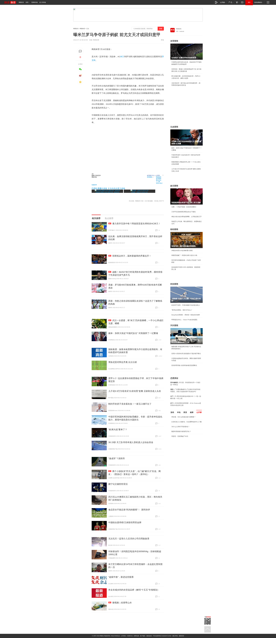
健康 (191, 412)
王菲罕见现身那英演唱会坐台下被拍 (183, 212)
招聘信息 (136, 636)
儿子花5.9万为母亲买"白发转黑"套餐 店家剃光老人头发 (134, 391)
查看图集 (149, 177)
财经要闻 (174, 229)
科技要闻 (174, 284)
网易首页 (21, 2)
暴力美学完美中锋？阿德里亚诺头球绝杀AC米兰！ (136, 223)
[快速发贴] (80, 51)
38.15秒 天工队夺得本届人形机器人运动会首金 (130, 442)
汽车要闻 (174, 325)
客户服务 (142, 636)
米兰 (122, 57)
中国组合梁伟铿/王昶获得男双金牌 (124, 522)
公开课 (199, 412)
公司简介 (123, 636)
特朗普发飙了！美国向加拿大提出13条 (184, 255)
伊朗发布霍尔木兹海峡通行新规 (182, 250)
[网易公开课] (223, 2)
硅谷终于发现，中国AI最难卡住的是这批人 (185, 305)
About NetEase (115, 636)
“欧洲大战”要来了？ (117, 429)
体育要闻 (174, 41)
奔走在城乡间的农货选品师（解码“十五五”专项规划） (133, 590)
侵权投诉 (181, 636)
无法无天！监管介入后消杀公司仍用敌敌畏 (128, 538)
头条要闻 (174, 127)
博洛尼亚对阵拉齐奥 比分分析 (122, 362)
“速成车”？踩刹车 (116, 458)
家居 (185, 412)
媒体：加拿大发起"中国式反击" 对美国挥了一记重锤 (133, 333)
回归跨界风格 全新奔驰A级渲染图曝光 (184, 365)
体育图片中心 (151, 175)
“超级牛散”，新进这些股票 (121, 577)
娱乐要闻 (174, 186)
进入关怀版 (42, 2)
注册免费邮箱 (258, 2)
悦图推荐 (94, 185)
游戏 (172, 412)
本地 (178, 412)
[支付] (237, 2)
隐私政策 (149, 636)
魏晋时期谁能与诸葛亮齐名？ (181, 431)
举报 (162, 40)
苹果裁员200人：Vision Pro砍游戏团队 (184, 320)
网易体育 (82, 28)
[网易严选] (230, 2)
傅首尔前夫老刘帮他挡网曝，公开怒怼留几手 (186, 216)
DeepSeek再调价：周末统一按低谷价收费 (185, 315)
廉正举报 (175, 636)
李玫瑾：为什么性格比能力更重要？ (183, 417)
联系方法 (130, 636)
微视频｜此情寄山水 (122, 602)
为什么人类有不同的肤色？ (180, 426)
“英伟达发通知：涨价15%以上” (181, 310)
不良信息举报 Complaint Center (162, 636)
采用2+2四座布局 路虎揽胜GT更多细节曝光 (186, 353)
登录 (249, 2)
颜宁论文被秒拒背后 (118, 484)
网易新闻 (178, 29)
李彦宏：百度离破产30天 (179, 436)
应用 (27, 2)
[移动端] (216, 2)
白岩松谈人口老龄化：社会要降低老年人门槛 (186, 422)
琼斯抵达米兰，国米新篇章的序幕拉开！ (131, 256)
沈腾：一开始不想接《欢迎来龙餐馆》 (184, 207)
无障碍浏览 (34, 2)
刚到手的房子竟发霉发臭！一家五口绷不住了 (129, 404)
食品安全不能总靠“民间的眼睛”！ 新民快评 (129, 509)
